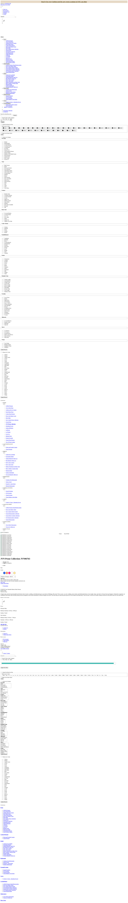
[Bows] (4, 716)
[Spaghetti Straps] (4, 751)
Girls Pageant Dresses (9, 151)
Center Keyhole (8, 196)
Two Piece (7, 188)
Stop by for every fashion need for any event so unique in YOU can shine (64, 2)
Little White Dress (8, 172)
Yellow (6, 354)
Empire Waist (7, 322)
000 (5, 128)
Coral (6, 384)
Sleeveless (7, 337)
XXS (43, 130)
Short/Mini (7, 287)
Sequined (6, 269)
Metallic (6, 228)
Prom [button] (2, 807)
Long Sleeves (7, 333)
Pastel (6, 232)
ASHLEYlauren (9, 406)
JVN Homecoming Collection (12, 517)
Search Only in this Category (8, 117)
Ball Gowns (7, 165)
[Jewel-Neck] (4, 735)
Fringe (6, 247)
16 (54, 128)
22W (5, 130)
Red (5, 381)
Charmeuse (7, 259)
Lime (6, 360)
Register (5, 13)
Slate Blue (7, 365)
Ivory (6, 385)
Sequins (6, 253)
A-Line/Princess (8, 320)
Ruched (6, 206)
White (6, 394)
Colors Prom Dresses (10, 414)
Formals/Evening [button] (4, 867)
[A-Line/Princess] (4, 737)
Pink (6, 374)
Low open (7, 217)
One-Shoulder (7, 305)
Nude (6, 386)
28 (85, 128)
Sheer (6, 218)
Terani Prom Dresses (10, 440)
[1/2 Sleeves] (5, 743)
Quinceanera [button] (6, 521)
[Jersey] (3, 723)
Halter (6, 298)
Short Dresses (7, 181)
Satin (6, 268)
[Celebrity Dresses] (5, 697)
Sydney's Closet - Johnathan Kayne (13, 502)
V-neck (6, 314)
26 (80, 128)
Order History (6, 640)
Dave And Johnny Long (11, 416)
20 (64, 128)
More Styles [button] (6, 528)
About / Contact (6, 653)
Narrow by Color (6, 352)
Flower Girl (7, 150)
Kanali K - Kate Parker (11, 484)
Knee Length (7, 286)
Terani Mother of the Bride (11, 497)
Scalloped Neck (8, 308)
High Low (7, 199)
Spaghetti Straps (8, 346)
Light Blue (7, 364)
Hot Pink (6, 376)
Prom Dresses (7, 155)
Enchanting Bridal (10, 456)
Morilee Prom (9, 436)
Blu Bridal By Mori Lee (11, 460)
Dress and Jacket (8, 168)
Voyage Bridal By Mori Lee (12, 474)
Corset (6, 198)
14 (49, 128)
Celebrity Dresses (8, 195)
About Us (5, 633)
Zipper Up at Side (8, 221)
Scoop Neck (7, 309)
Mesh (6, 265)
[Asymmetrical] (3, 726)
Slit (5, 207)
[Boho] (4, 691)
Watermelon (7, 378)
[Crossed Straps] (4, 702)
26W (18, 130)
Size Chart (3, 582)
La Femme (8, 432)
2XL (75, 130)
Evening (6, 148)
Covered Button (8, 213)
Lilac (6, 370)
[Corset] (5, 699)
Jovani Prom (8, 422)
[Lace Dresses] (4, 693)
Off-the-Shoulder (8, 304)
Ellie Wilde (8, 418)
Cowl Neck (7, 297)
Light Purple (7, 372)
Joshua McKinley (9, 428)
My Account (5, 10)
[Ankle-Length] (3, 725)
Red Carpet (7, 158)
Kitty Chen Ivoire (9, 464)
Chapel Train (7, 282)
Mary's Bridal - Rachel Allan (12, 468)
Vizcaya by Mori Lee (10, 527)
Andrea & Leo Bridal (10, 454)
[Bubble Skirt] (5, 695)
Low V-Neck (7, 302)
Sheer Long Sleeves (9, 334)
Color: (2, 570)
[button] (4, 39)
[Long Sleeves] (5, 745)
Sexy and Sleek (8, 178)
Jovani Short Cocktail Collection (13, 515)
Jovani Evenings (9, 491)
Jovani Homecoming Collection (12, 513)
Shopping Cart (6, 11)
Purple (6, 369)
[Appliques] (4, 713)
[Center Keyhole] (5, 698)
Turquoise (7, 362)
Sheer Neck (7, 310)
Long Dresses (7, 173)
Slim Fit (6, 324)
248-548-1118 (8, 3)
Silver (6, 393)
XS (49, 130)
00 (10, 128)
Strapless (6, 312)
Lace (6, 249)
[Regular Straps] (4, 750)
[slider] (115, 663)
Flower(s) (7, 246)
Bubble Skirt (7, 194)
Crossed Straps (8, 214)
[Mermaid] (4, 739)
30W (31, 130)
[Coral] (7, 573)
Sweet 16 (6, 159)
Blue (6, 366)
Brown (6, 389)
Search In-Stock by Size (8, 124)
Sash (6, 251)
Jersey (6, 263)
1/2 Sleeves (7, 330)
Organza (6, 267)
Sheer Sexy (7, 180)
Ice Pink (6, 373)
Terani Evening (9, 495)
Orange (6, 382)
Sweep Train (7, 288)
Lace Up (6, 215)
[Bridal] (6, 683)
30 (91, 128)
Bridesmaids (7, 143)
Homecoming (7, 152)
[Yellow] (14, 573)
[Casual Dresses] (6, 686)
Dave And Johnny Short (11, 509)
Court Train (7, 283)
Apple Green (7, 357)
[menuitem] (65, 9)
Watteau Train (7, 291)
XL (69, 130)
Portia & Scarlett (9, 438)
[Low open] (4, 705)
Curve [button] (2, 876)
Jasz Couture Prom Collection (12, 420)
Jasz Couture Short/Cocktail (12, 511)
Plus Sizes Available (9, 204)
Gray (6, 392)
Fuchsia (6, 377)
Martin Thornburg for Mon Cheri (13, 466)
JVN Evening (9, 493)
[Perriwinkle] (12, 573)
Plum (6, 380)
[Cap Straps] (4, 749)
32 (96, 128)
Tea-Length (7, 290)
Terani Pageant (9, 449)
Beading (6, 239)
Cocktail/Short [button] (4, 881)
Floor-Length (7, 284)
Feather (6, 245)
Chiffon (6, 260)
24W (12, 130)
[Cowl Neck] (4, 731)
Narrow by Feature (7, 137)
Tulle (6, 273)
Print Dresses (7, 177)
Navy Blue (7, 368)
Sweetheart (7, 313)
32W (37, 130)
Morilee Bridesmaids (10, 486)
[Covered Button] (4, 701)
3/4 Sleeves (7, 332)
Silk (5, 271)
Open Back (7, 202)
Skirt (6, 182)
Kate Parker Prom (9, 412)
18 (59, 128)
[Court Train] (3, 729)
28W (24, 130)
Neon (6, 229)
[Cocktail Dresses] (6, 687)
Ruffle (6, 250)
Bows (6, 241)
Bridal (6, 142)
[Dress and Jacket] (4, 692)
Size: (2, 567)
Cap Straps (7, 343)
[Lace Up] (4, 704)
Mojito (6, 356)
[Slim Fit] (4, 741)
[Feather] (3, 722)
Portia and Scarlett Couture (11, 447)
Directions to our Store (5, 4)
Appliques (7, 238)
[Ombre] (2, 711)
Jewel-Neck (7, 301)
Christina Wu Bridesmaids (11, 480)
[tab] (65, 422)
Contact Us (5, 627)
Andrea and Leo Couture (11, 410)
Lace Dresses (7, 169)
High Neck (7, 300)
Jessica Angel (9, 482)
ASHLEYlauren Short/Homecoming (13, 507)
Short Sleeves (7, 336)
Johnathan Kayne (9, 426)
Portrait (6, 306)
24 (75, 128)
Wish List (5, 9)
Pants (6, 176)
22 (70, 128)
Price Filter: (5, 119)
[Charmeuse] (3, 719)
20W (121, 128)
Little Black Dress (8, 170)
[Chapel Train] (3, 727)
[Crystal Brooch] (4, 717)
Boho (6, 166)
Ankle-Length (7, 279)
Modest (6, 174)
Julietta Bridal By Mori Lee (11, 458)
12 (44, 128)
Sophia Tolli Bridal (10, 472)
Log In (4, 14)
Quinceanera (7, 156)
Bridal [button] (5, 451)
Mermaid (6, 323)
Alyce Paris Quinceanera (11, 525)
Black (6, 390)
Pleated (6, 203)
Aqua (6, 361)
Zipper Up (7, 219)
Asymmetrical (7, 280)
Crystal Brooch (8, 242)
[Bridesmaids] (6, 685)
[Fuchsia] (9, 573)
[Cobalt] (4, 573)
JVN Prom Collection (11, 424)
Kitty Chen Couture (10, 462)
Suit (5, 184)
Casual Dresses (8, 144)
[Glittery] (2, 707)
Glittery (6, 227)
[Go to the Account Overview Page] (1, 7)
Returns (4, 629)
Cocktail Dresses (8, 146)
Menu (2, 37)
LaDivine (8, 430)
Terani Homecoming (10, 519)
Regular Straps (8, 344)
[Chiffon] (3, 720)
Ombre (6, 231)
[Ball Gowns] (4, 689)
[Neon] (2, 710)
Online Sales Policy (5, 583)
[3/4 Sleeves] (5, 744)
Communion (7, 147)
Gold (6, 388)
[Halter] (4, 732)
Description (5, 586)
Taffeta (6, 272)
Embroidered (7, 243)
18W (114, 128)
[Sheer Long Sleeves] (5, 746)
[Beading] (4, 714)
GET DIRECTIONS (5, 648)
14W (102, 128)
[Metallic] (2, 708)
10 (38, 128)
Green (6, 358)
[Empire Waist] (4, 738)
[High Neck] (4, 733)
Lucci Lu (8, 434)
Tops (6, 185)
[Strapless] (4, 752)
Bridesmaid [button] (6, 476)
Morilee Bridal (9, 470)
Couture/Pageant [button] (8, 444)
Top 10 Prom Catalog (10, 442)
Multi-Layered (8, 200)
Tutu (5, 186)
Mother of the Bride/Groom (10, 154)
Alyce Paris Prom (9, 408)
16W (108, 128)
